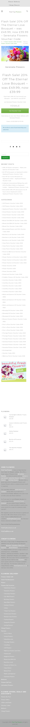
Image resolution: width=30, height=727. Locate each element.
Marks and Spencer (10, 673)
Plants (3, 582)
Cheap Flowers (5, 628)
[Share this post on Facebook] (10, 145)
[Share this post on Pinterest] (16, 145)
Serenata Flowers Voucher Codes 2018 (14, 341)
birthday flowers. (14, 480)
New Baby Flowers (9, 602)
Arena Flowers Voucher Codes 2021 (13, 214)
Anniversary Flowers (10, 613)
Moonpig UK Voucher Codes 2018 (13, 310)
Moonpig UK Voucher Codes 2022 (13, 316)
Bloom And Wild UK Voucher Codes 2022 (15, 223)
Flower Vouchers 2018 (10, 41)
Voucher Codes (5, 705)
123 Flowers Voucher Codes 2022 (13, 206)
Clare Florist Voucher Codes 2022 (13, 249)
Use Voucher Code (15, 111)
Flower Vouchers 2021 (9, 268)
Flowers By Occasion (7, 585)
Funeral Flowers (9, 619)
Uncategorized (7, 350)
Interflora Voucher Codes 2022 (12, 285)
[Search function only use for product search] (27, 11)
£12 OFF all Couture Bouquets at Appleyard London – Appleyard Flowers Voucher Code (14, 178)
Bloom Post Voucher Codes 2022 (12, 226)
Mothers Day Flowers (10, 616)
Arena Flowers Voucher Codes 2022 (13, 217)
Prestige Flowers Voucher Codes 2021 (14, 336)
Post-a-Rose (8, 633)
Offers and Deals (6, 702)
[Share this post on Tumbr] (19, 145)
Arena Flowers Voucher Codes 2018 (13, 212)
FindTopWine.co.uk (7, 531)
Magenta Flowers (9, 656)
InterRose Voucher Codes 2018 (12, 288)
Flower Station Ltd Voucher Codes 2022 (15, 262)
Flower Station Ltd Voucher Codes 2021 (15, 260)
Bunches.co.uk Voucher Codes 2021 (13, 237)
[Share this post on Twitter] (13, 145)
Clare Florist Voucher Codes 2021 (13, 246)
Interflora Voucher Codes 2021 (12, 283)
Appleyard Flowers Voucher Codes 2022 (15, 209)
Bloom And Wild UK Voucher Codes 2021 (15, 220)
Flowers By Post (6, 682)
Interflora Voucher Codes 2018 (12, 280)
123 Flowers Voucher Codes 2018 (13, 203)
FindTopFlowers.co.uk (14, 518)
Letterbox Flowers (7, 685)
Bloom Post (7, 670)
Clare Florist (8, 668)
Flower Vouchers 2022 (9, 271)
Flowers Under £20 (7, 576)
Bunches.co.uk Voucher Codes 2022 (13, 240)
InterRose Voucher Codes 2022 (12, 291)
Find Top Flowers (6, 470)
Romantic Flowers (9, 590)
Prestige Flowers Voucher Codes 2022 (14, 338)
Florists (3, 631)
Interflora (15, 545)
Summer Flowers (9, 605)
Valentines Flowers (10, 588)
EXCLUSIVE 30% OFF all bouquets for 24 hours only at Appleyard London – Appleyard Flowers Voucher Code (15, 191)
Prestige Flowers (9, 642)
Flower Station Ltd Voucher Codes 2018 (15, 257)
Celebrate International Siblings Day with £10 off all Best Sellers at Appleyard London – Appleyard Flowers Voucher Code (15, 185)
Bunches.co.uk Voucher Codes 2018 (13, 234)
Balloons (4, 679)
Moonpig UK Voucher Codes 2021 (13, 313)
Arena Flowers (13, 547)
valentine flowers (14, 478)
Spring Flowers (8, 625)
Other (6, 608)
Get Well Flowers (9, 596)
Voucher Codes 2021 (9, 353)
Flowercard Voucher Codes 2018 (12, 274)
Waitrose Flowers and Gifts (12, 650)
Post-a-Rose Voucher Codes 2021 (13, 327)
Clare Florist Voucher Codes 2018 (13, 243)
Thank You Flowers (10, 611)
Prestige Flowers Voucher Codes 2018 (14, 333)
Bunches (8, 545)
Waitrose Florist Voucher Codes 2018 (14, 356)
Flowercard (7, 653)
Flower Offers (5, 699)
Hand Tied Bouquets (7, 579)
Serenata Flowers (9, 676)
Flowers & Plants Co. (10, 665)
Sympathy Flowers (9, 622)
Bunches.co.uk (8, 662)
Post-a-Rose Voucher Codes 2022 (13, 330)
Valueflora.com (8, 639)
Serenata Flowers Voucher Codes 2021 (14, 344)
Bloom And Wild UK (10, 659)
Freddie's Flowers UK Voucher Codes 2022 (15, 277)
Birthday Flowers (9, 599)
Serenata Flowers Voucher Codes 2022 (14, 347)
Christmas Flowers (9, 593)
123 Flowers (7, 647)
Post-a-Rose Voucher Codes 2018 (13, 324)
